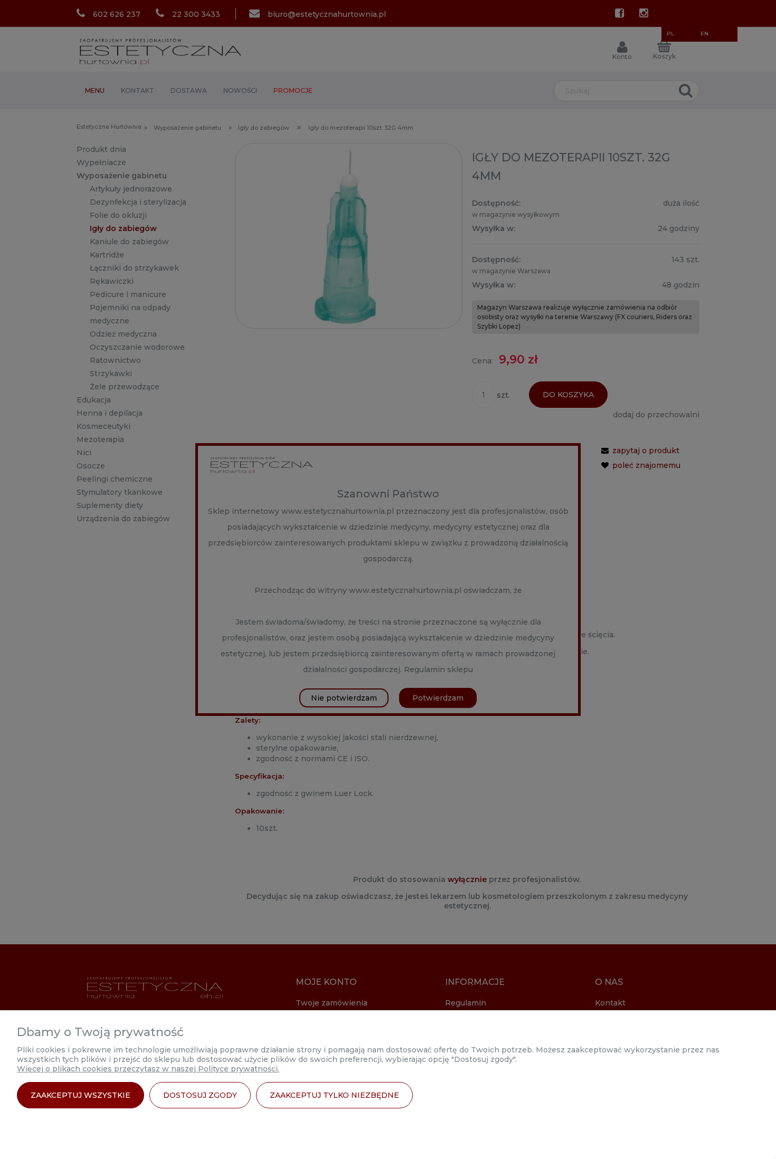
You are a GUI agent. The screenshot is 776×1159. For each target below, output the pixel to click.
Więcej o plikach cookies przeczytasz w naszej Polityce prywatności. (148, 1069)
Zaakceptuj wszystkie (80, 1095)
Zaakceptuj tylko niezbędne (334, 1095)
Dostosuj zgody (200, 1095)
